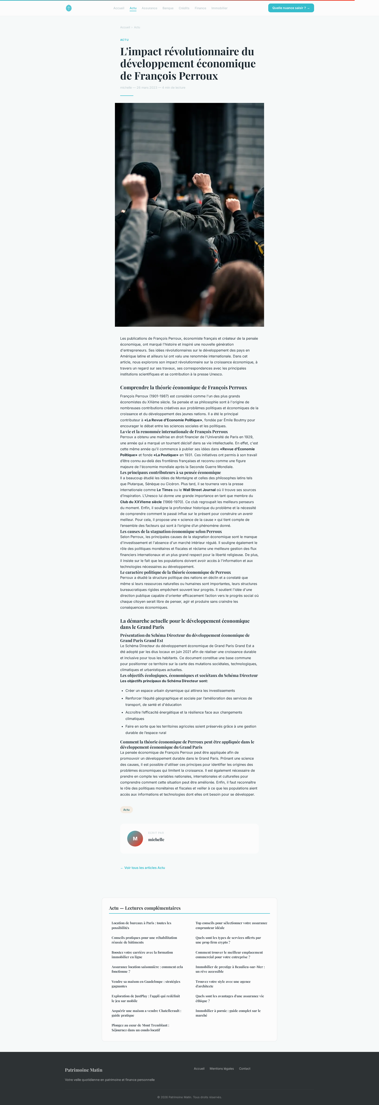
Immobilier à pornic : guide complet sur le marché (228, 1012)
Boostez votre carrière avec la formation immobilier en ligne (142, 954)
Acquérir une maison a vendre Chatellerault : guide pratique (146, 1012)
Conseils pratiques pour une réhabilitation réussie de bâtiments (144, 939)
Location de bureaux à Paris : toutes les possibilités (141, 925)
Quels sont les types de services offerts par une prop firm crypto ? (228, 939)
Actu (133, 8)
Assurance (149, 8)
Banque (168, 8)
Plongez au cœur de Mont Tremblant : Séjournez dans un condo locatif (140, 1027)
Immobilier (219, 8)
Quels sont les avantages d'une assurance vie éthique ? (230, 998)
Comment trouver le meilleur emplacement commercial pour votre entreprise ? (229, 954)
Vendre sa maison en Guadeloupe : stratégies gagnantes (146, 983)
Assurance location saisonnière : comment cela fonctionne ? (147, 969)
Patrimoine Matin (83, 1070)
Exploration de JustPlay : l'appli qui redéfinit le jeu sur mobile (146, 998)
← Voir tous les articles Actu (142, 868)
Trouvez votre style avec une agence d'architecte (223, 983)
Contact (244, 1068)
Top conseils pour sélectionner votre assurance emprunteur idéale (231, 925)
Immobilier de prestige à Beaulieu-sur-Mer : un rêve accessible (230, 969)
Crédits (184, 8)
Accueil (118, 8)
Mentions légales (222, 1068)
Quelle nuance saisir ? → (291, 8)
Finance (200, 8)
